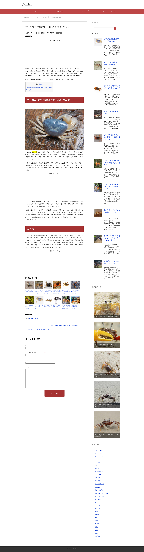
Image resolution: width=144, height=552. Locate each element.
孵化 (36, 318)
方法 (96, 511)
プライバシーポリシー (109, 11)
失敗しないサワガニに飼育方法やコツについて (75, 307)
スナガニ (97, 487)
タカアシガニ (99, 490)
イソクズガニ (99, 462)
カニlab (27, 4)
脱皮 (96, 530)
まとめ (28, 90)
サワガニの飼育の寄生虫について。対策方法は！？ (75, 291)
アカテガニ (98, 450)
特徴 (96, 520)
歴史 (96, 517)
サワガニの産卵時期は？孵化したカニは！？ (39, 87)
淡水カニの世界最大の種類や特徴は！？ (106, 316)
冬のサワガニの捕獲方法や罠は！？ (48, 306)
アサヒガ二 (98, 453)
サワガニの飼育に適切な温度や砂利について (57, 307)
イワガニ (97, 465)
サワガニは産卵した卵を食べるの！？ (39, 329)
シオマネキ (98, 481)
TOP (27, 17)
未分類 (97, 514)
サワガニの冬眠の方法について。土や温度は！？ (29, 307)
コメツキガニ (99, 474)
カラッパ (97, 468)
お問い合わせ (60, 11)
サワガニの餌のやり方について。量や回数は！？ (66, 307)
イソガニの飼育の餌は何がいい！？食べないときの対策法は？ (112, 238)
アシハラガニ (99, 456)
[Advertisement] (54, 53)
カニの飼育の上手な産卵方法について (29, 291)
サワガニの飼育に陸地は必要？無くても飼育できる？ (39, 291)
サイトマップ (85, 11)
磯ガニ (97, 524)
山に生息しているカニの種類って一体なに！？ (112, 212)
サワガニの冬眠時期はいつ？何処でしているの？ (112, 163)
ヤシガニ (97, 502)
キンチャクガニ (99, 471)
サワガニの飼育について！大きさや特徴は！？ (66, 291)
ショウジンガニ (99, 484)
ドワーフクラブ (99, 496)
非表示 (40, 84)
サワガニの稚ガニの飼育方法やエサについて (48, 291)
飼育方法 (97, 536)
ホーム (35, 11)
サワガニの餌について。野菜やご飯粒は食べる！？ (112, 137)
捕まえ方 (97, 508)
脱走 (96, 533)
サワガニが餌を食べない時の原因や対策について (57, 291)
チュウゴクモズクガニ (101, 493)
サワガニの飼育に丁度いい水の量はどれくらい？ (112, 88)
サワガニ (58, 33)
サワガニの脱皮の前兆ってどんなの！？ (39, 307)
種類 (96, 527)
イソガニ (97, 459)
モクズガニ (98, 499)
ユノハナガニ (99, 505)
